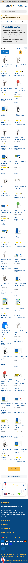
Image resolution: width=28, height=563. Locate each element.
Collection (10, 22)
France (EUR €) (7, 537)
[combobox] (14, 11)
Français (17, 537)
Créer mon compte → (6, 18)
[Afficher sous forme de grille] (20, 52)
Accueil (3, 22)
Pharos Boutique (13, 554)
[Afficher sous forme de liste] (25, 52)
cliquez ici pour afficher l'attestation (14, 562)
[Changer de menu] (2, 6)
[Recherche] (25, 11)
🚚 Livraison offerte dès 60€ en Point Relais (14, 1)
